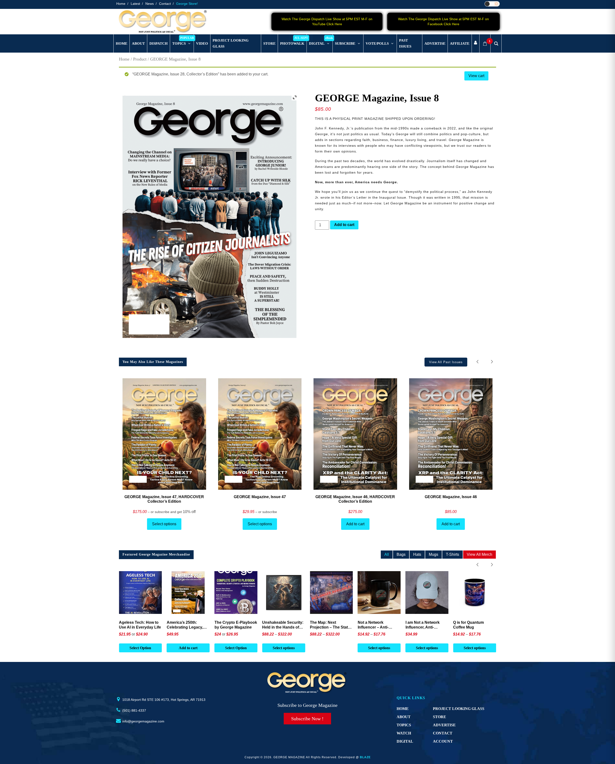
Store (439, 717)
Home (120, 4)
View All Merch (479, 554)
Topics (404, 725)
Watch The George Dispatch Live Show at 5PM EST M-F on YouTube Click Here (327, 21)
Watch (404, 733)
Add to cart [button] (140, 648)
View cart (476, 76)
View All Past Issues (446, 362)
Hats (417, 554)
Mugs (433, 554)
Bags (401, 554)
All (386, 554)
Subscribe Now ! (307, 718)
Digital (405, 741)
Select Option (188, 648)
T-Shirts (452, 554)
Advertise (444, 725)
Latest (135, 4)
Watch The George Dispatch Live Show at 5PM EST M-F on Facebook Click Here (443, 21)
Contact (165, 4)
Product (140, 59)
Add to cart (344, 225)
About (404, 717)
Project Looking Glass (458, 709)
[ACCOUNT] (475, 43)
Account (443, 741)
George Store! (187, 4)
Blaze (365, 757)
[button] (492, 362)
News (149, 4)
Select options (164, 524)
